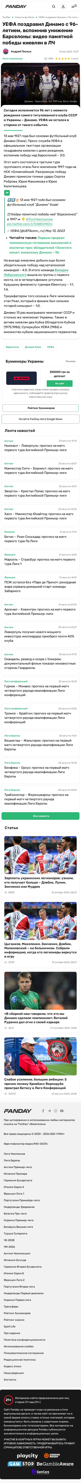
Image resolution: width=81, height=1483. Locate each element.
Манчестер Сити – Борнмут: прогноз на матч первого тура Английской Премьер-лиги (38, 470)
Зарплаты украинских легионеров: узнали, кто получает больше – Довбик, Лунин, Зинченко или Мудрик (39, 882)
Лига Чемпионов (14, 1153)
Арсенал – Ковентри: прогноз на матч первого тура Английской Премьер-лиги (40, 611)
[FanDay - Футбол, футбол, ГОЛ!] (16, 6)
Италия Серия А (14, 1187)
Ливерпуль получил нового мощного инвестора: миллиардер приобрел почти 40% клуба (39, 636)
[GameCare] (40, 1472)
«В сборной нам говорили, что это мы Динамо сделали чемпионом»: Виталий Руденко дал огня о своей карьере (36, 1018)
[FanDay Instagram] (55, 1111)
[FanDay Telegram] (49, 1111)
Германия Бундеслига (18, 1180)
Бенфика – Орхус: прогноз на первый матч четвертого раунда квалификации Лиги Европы (36, 772)
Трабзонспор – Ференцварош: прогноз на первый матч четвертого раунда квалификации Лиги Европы (36, 799)
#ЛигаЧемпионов (39, 219)
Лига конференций (16, 681)
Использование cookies (19, 1346)
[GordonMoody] (52, 1456)
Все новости (41, 816)
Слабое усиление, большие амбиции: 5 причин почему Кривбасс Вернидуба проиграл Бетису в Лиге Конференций (35, 1083)
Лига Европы (12, 735)
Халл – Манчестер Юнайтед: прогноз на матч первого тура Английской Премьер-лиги (38, 516)
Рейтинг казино (14, 1320)
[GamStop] (21, 1464)
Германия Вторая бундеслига (23, 1266)
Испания (9, 531)
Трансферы (11, 1306)
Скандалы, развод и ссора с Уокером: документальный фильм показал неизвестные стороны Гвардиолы (40, 663)
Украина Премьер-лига (19, 1220)
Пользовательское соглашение (24, 1353)
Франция (9, 554)
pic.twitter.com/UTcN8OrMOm (29, 224)
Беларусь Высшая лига (18, 1227)
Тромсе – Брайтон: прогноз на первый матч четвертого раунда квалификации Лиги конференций (37, 717)
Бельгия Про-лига (15, 1213)
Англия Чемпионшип (17, 1253)
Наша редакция (14, 1373)
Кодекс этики (12, 1366)
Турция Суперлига (15, 1233)
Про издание (12, 1333)
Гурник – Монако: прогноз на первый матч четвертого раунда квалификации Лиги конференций (36, 690)
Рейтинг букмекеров (41, 408)
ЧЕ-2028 (9, 1240)
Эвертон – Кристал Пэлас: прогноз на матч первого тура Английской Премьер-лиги (37, 493)
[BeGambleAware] (55, 1464)
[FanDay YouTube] (61, 1111)
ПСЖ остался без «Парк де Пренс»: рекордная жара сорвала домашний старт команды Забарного (40, 586)
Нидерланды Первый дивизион (24, 1293)
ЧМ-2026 (9, 1246)
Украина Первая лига (17, 1300)
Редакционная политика (20, 1359)
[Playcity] (27, 1456)
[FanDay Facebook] (43, 1111)
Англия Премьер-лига (18, 1167)
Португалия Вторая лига (19, 1286)
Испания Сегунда (15, 1260)
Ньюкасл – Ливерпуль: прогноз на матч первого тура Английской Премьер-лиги (35, 448)
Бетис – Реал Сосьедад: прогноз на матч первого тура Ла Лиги (35, 539)
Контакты (10, 1379)
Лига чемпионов (12, 58)
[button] (53, 6)
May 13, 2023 (55, 231)
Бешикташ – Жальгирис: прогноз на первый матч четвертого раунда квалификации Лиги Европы (38, 745)
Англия (8, 440)
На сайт (59, 383)
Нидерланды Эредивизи (19, 1207)
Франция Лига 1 (14, 1193)
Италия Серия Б (14, 1273)
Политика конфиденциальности (24, 1339)
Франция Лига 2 (14, 1280)
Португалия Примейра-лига (22, 1200)
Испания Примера (15, 1173)
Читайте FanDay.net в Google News (40, 419)
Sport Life (9, 1326)
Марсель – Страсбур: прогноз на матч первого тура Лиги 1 (39, 562)
